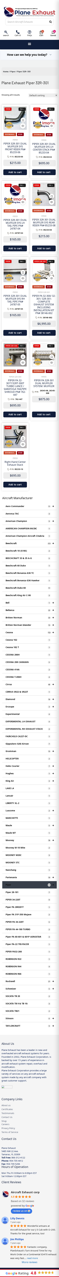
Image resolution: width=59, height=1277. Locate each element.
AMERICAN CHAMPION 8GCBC (28, 528)
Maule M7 (28, 832)
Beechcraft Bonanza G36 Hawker (28, 580)
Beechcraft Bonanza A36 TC (28, 573)
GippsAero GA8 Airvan (28, 743)
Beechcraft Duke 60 (28, 587)
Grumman (30, 751)
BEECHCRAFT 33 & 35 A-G (28, 558)
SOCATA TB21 (28, 1010)
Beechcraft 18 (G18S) (28, 550)
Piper (12, 71)
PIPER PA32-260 (28, 951)
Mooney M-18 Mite (28, 847)
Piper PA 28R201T (28, 907)
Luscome (30, 810)
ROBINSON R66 (28, 973)
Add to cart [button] (15, 172)
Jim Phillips (17, 1239)
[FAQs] (29, 32)
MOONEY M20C (28, 855)
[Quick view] (23, 126)
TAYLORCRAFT (30, 1026)
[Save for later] (23, 120)
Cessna (30, 632)
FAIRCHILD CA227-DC (28, 736)
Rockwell (30, 981)
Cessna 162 (28, 639)
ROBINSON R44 (28, 966)
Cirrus (30, 684)
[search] (6, 32)
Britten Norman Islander (30, 625)
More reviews (29, 1262)
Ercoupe (30, 707)
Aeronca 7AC (28, 513)
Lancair (28, 795)
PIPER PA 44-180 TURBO (28, 929)
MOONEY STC (28, 862)
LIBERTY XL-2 (28, 803)
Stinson (30, 1018)
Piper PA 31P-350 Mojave (28, 914)
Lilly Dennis (17, 1218)
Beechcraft (30, 543)
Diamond (30, 699)
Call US (18, 35)
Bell (30, 603)
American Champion (30, 521)
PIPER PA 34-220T (28, 921)
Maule (30, 825)
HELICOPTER (28, 758)
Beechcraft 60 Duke (28, 565)
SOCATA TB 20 (28, 996)
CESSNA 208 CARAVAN (28, 662)
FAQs (29, 35)
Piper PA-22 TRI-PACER (28, 944)
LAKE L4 (28, 788)
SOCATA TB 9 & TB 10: (28, 1003)
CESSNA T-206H (28, 676)
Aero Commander (30, 506)
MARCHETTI (28, 817)
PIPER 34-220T (28, 899)
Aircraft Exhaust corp (25, 1192)
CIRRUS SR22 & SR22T (28, 691)
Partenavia (30, 877)
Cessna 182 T (28, 647)
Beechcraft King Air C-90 (28, 595)
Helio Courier (30, 766)
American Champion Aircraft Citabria (28, 535)
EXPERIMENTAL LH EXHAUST (28, 721)
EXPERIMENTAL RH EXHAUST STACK (28, 728)
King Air (30, 781)
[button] (29, 43)
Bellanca (30, 610)
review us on (20, 1210)
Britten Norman (30, 617)
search (6, 35)
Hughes (30, 773)
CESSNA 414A (28, 669)
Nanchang (28, 869)
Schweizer (30, 989)
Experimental (28, 714)
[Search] (51, 21)
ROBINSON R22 (28, 959)
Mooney (30, 840)
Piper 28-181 (28, 892)
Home (5, 71)
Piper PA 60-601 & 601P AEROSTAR (28, 936)
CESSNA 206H (28, 654)
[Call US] (18, 32)
